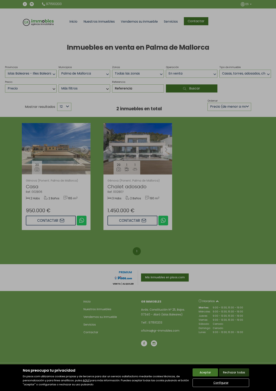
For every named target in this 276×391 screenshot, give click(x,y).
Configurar (221, 383)
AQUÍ (86, 380)
